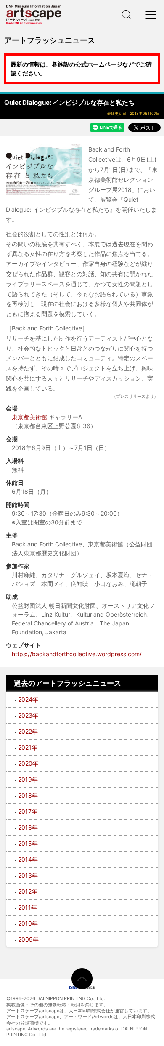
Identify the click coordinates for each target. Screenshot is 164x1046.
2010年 (28, 923)
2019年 (28, 779)
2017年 (27, 811)
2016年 (28, 827)
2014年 (28, 859)
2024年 (28, 699)
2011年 (27, 907)
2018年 (28, 795)
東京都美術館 (29, 417)
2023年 (28, 715)
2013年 (28, 875)
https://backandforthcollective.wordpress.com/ (77, 653)
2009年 (28, 939)
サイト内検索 (126, 14)
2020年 (28, 763)
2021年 (27, 747)
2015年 (28, 843)
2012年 (27, 891)
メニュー (151, 14)
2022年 (28, 731)
